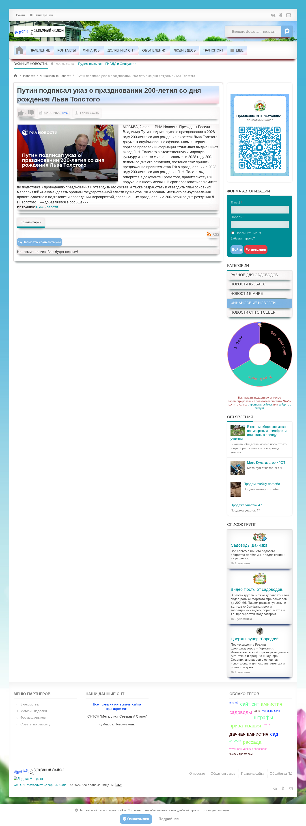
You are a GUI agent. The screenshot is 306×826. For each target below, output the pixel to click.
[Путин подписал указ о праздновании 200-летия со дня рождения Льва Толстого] (67, 153)
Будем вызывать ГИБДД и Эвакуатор (107, 64)
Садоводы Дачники (249, 545)
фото (257, 710)
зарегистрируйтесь (260, 404)
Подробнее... (170, 819)
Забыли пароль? (243, 238)
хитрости (235, 740)
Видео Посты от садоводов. (257, 589)
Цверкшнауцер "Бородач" (254, 639)
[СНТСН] (39, 31)
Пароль (236, 217)
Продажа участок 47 (246, 505)
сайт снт (249, 704)
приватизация (245, 726)
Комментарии (31, 222)
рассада (252, 742)
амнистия (271, 704)
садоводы (240, 712)
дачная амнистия (248, 734)
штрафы (263, 717)
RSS (215, 234)
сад (274, 734)
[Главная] (20, 50)
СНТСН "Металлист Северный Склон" (41, 785)
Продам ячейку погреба (262, 484)
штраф (233, 702)
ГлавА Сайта (89, 113)
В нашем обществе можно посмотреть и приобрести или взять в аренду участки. (259, 433)
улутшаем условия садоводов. (248, 749)
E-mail (235, 203)
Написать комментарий (41, 242)
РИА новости (47, 207)
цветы (267, 724)
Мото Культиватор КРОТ (266, 462)
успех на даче (271, 710)
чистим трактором (240, 754)
